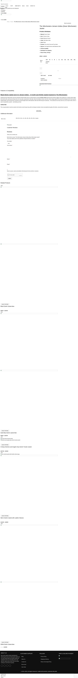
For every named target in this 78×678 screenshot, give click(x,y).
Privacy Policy (43, 656)
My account (24, 664)
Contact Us (24, 661)
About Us (23, 659)
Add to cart (43, 75)
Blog (22, 656)
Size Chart (24, 667)
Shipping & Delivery (45, 659)
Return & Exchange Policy (46, 661)
